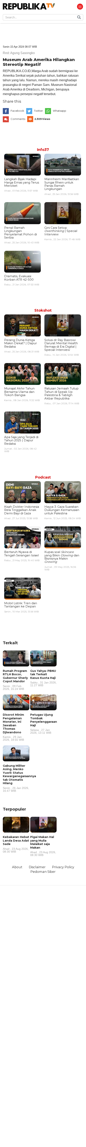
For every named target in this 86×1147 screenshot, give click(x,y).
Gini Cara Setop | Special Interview (60, 231)
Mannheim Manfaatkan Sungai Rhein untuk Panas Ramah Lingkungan (61, 184)
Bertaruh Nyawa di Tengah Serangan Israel (21, 553)
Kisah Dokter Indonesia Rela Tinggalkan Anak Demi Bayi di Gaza (21, 510)
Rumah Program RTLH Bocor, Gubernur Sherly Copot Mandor (15, 679)
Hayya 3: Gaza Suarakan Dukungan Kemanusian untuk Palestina (61, 510)
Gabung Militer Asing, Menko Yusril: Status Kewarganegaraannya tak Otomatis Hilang (19, 778)
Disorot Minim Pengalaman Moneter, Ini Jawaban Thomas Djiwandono (13, 727)
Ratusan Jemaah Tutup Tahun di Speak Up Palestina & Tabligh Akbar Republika (61, 393)
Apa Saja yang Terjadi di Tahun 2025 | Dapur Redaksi (21, 440)
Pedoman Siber (43, 872)
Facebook (17, 110)
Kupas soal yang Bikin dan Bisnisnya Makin (61, 557)
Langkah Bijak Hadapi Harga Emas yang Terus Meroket (21, 182)
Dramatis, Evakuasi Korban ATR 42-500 (19, 277)
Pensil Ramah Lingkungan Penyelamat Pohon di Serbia (20, 232)
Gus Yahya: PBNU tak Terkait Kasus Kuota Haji (43, 678)
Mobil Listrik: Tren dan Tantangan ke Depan (20, 604)
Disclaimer (37, 867)
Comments (18, 118)
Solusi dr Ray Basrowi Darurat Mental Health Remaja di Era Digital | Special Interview (61, 345)
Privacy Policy (63, 867)
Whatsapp (59, 110)
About (17, 867)
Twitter (38, 110)
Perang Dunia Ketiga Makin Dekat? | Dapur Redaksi (20, 343)
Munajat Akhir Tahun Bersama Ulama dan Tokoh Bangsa (19, 392)
